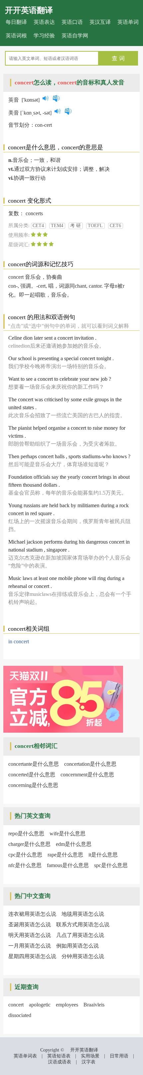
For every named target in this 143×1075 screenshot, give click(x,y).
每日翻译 (16, 22)
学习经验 (44, 35)
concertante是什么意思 (33, 764)
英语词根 (16, 35)
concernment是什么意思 (87, 774)
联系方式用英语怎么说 (82, 924)
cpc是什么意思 (25, 854)
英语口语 (72, 22)
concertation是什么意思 (90, 764)
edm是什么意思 (73, 844)
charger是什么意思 (29, 844)
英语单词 (128, 22)
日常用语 (119, 1055)
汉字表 (88, 1061)
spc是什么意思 (111, 865)
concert (16, 1004)
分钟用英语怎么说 (83, 956)
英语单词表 (25, 1055)
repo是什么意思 (26, 833)
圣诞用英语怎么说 (29, 924)
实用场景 (90, 1055)
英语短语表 (59, 1055)
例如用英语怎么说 (77, 946)
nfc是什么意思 (25, 865)
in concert (18, 641)
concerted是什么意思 (31, 774)
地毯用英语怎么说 (83, 914)
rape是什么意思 (65, 854)
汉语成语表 (59, 1061)
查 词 (118, 58)
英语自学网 (75, 35)
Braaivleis (93, 1004)
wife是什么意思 (67, 833)
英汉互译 (100, 22)
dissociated (19, 1015)
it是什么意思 (103, 854)
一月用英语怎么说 (29, 946)
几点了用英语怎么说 (80, 935)
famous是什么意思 (68, 865)
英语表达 (44, 22)
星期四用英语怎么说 (32, 956)
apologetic (40, 1004)
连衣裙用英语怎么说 (32, 914)
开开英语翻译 (29, 10)
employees (67, 1004)
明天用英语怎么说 (29, 935)
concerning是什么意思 (33, 785)
